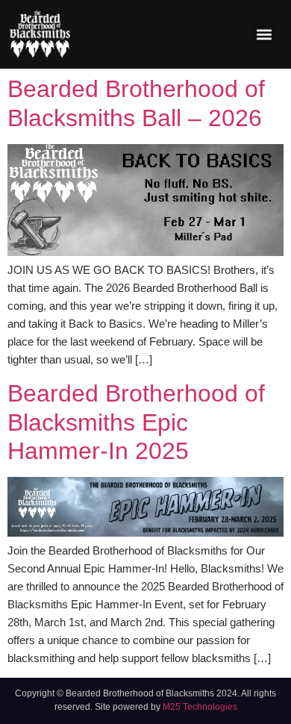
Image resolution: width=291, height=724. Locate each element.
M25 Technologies (200, 707)
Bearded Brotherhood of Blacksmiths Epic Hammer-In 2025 (136, 422)
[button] (263, 34)
